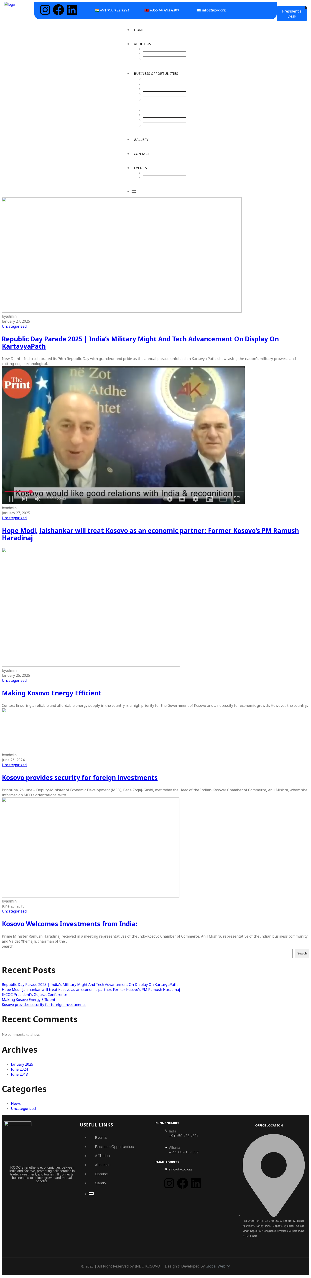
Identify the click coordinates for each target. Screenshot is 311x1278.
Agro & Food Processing (164, 78)
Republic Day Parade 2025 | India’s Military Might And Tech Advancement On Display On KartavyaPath (140, 342)
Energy (151, 83)
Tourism (151, 120)
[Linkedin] (72, 9)
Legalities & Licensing (162, 125)
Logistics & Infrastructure (156, 102)
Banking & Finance (160, 89)
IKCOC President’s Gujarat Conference (34, 994)
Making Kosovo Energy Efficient (51, 693)
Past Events (154, 178)
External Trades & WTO (164, 115)
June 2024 (19, 1069)
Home (139, 29)
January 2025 (22, 1064)
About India (154, 59)
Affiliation (102, 1156)
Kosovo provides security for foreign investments (80, 777)
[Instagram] (45, 9)
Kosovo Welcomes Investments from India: (69, 923)
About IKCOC (155, 48)
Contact (142, 153)
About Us (142, 43)
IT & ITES (152, 94)
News (16, 1103)
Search (7, 946)
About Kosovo (156, 54)
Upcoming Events (159, 172)
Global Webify (218, 1266)
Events (140, 167)
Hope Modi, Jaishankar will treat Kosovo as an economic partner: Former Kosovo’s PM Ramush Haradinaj (150, 534)
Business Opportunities (156, 73)
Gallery (141, 139)
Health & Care (156, 109)
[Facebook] (58, 9)
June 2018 (19, 1074)
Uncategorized (14, 326)
